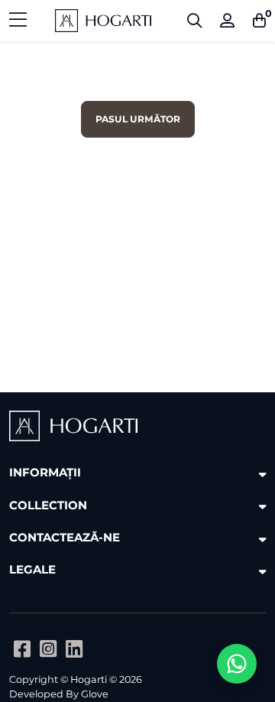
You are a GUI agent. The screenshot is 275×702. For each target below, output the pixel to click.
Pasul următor (137, 119)
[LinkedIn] (74, 649)
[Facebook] (22, 649)
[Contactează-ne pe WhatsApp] (237, 664)
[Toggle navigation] (18, 20)
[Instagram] (48, 649)
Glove (94, 694)
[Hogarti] (103, 20)
